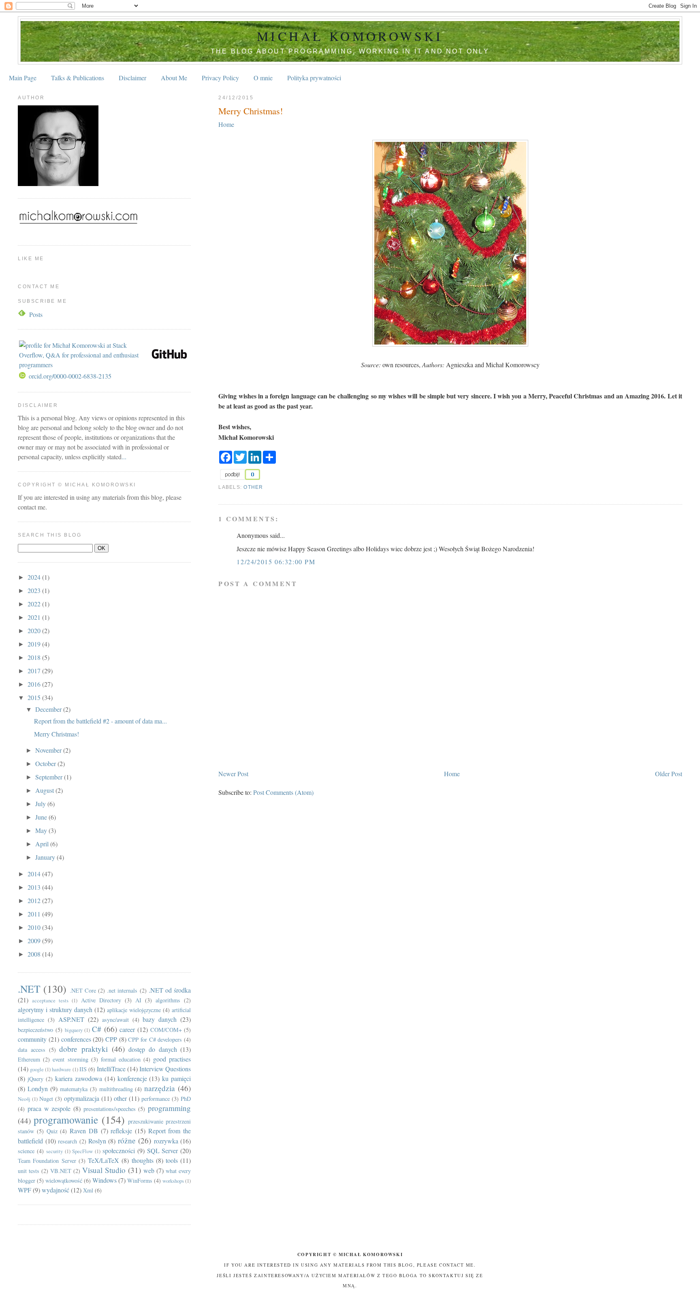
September (49, 777)
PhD (186, 1098)
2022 (35, 603)
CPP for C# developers (155, 1039)
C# (96, 1029)
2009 (35, 940)
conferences (76, 1039)
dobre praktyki (83, 1049)
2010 (35, 927)
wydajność (55, 1190)
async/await (115, 1019)
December (49, 709)
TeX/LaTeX (103, 1160)
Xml (88, 1190)
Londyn (38, 1088)
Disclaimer (132, 77)
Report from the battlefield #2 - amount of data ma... (100, 721)
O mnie (263, 77)
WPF (24, 1190)
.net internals (122, 990)
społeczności (118, 1150)
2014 (35, 873)
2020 (35, 630)
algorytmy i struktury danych (55, 1009)
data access (31, 1049)
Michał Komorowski (350, 36)
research (67, 1141)
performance (155, 1098)
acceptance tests (50, 1000)
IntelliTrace (111, 1068)
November (49, 750)
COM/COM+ (166, 1030)
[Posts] (23, 314)
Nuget (46, 1098)
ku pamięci (176, 1078)
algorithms (168, 1000)
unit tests (28, 1171)
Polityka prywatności (314, 77)
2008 (35, 954)
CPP (111, 1039)
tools (172, 1160)
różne (127, 1140)
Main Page (22, 77)
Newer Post (233, 773)
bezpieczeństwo (35, 1030)
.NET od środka (170, 990)
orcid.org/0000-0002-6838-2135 (70, 376)
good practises (172, 1059)
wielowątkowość (63, 1180)
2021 (35, 617)
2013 (35, 887)
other (253, 487)
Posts (36, 314)
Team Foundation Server (47, 1160)
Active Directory (101, 1000)
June (42, 817)
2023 (35, 590)
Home (226, 124)
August (45, 790)
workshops (173, 1180)
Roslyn (97, 1141)
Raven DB (84, 1130)
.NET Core (83, 990)
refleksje (121, 1130)
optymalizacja (81, 1098)
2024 (35, 577)
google (37, 1069)
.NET (29, 988)
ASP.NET (71, 1019)
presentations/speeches (109, 1109)
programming (169, 1108)
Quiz (52, 1131)
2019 (35, 644)
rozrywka (166, 1141)
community (32, 1039)
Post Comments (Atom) (283, 792)
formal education (121, 1059)
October (46, 763)
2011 (35, 914)
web (148, 1170)
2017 (35, 670)
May (42, 830)
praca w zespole (49, 1108)
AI (138, 1000)
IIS (83, 1069)
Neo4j (24, 1098)
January (46, 857)
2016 (35, 684)
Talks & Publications (77, 77)
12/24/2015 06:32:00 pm (276, 561)
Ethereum (29, 1059)
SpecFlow (82, 1151)
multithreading (116, 1089)
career (127, 1029)
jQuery (35, 1079)
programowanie (66, 1119)
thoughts (143, 1160)
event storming (70, 1059)
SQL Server (162, 1150)
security (54, 1151)
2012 (35, 900)
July (41, 803)
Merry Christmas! (250, 111)
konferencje (132, 1078)
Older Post (668, 773)
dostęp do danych (152, 1049)
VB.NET (60, 1171)
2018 (35, 657)
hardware (61, 1069)
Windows (104, 1180)
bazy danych (160, 1019)
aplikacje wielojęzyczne (134, 1010)
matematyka (74, 1089)
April (42, 843)
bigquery (74, 1030)
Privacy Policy (220, 77)
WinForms (139, 1180)
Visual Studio (104, 1170)
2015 (35, 697)
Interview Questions (165, 1068)
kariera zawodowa (78, 1078)
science (26, 1151)
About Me (174, 77)
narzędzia (159, 1088)
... (124, 456)
